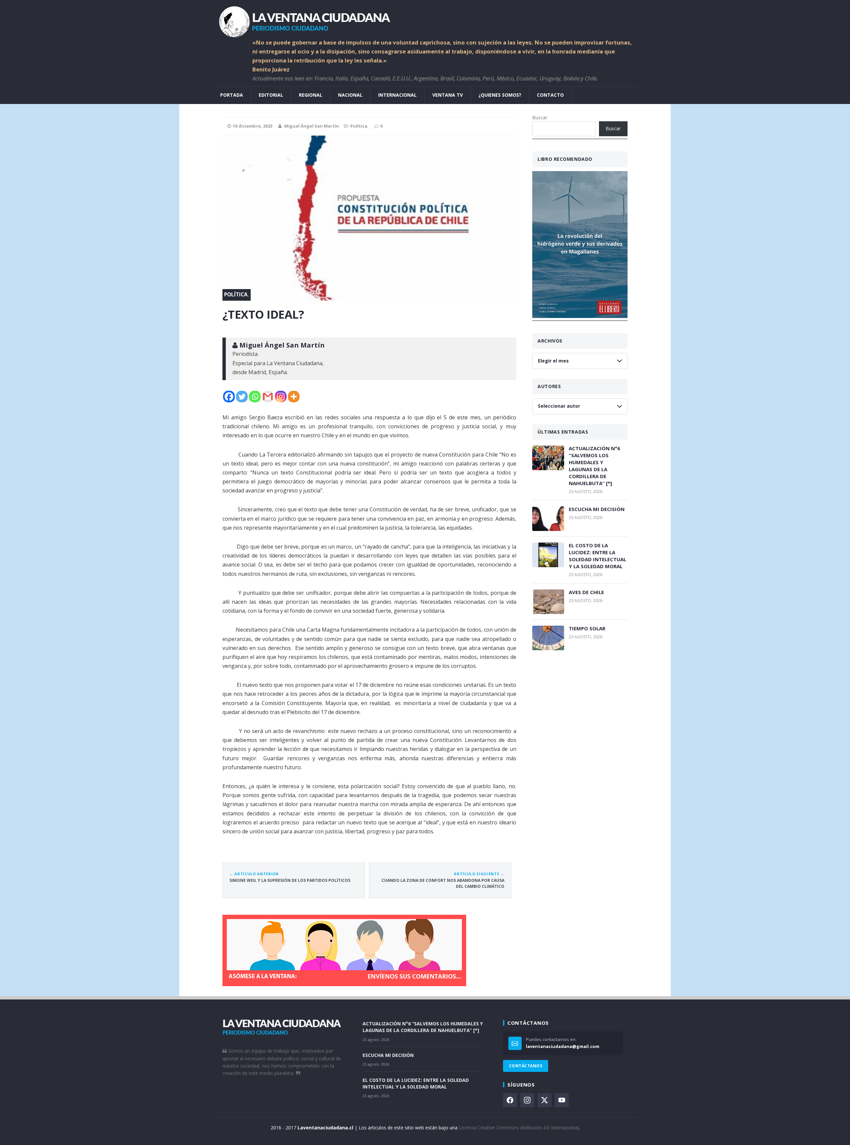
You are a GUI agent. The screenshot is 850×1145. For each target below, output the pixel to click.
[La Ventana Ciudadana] (425, 19)
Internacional (397, 95)
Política (358, 126)
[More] (293, 396)
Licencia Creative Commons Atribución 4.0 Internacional (519, 1127)
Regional (310, 95)
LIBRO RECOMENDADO (565, 159)
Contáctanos (525, 1066)
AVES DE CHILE (586, 592)
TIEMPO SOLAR (587, 628)
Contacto (550, 95)
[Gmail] (268, 396)
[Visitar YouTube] (562, 1100)
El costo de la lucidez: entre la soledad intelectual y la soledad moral (597, 556)
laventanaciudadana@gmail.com (562, 1046)
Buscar (539, 117)
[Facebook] (229, 396)
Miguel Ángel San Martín (311, 126)
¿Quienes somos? (499, 95)
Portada (231, 95)
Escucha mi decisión (597, 509)
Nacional (350, 95)
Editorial (271, 95)
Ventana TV (447, 95)
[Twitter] (242, 396)
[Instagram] (281, 396)
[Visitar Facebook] (510, 1100)
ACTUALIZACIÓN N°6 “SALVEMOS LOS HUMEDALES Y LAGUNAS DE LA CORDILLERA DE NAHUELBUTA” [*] (594, 465)
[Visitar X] (545, 1100)
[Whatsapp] (255, 396)
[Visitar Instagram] (527, 1100)
